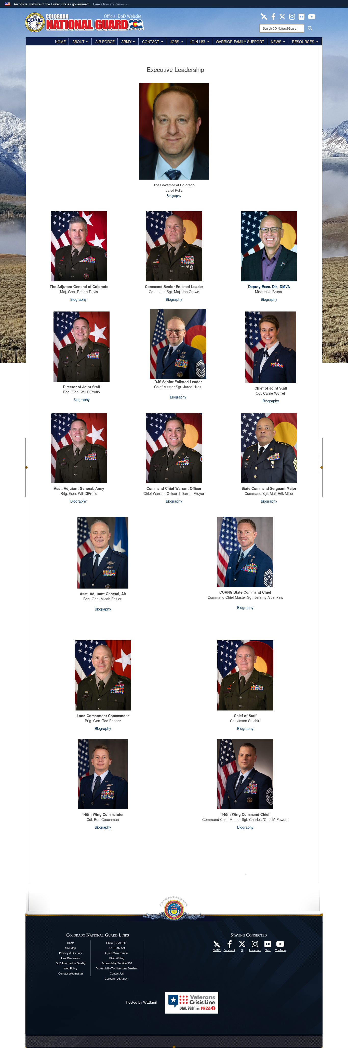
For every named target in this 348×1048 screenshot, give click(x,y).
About (78, 41)
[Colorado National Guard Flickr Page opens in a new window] (301, 16)
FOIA (109, 942)
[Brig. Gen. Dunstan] (102, 551)
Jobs (174, 41)
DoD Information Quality (70, 963)
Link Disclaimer (70, 958)
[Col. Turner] (103, 773)
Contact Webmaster (70, 973)
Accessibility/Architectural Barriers (117, 968)
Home (60, 41)
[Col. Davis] (103, 674)
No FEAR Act (117, 948)
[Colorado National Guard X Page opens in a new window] (282, 16)
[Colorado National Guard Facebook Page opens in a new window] (273, 16)
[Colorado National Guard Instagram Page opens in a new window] (292, 16)
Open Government (116, 953)
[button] (111, 4)
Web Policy (70, 968)
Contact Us (117, 973)
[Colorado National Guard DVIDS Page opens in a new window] (264, 16)
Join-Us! (197, 41)
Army (126, 41)
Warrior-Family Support (240, 41)
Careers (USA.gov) (117, 978)
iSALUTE (121, 942)
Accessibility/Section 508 (116, 963)
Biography (174, 195)
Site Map (70, 948)
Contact (150, 41)
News (276, 41)
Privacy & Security (70, 953)
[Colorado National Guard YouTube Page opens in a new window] (311, 16)
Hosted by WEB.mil (141, 1002)
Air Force (105, 41)
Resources (303, 41)
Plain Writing (116, 958)
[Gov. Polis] (174, 130)
